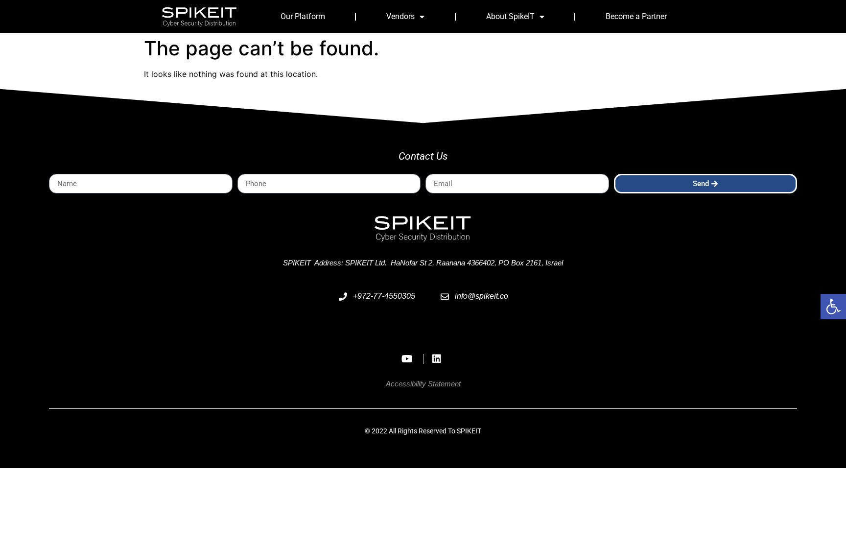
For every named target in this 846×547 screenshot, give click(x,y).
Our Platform (303, 16)
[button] (833, 306)
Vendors (400, 16)
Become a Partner (636, 16)
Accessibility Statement (423, 384)
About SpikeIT (510, 16)
